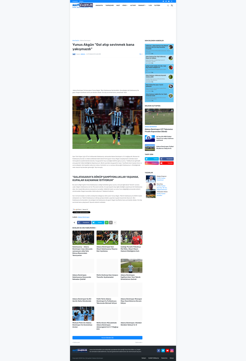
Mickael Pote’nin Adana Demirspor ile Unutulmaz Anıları (82, 325)
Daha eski (138, 342)
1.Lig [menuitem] (150, 5)
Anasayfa (75, 1)
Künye (172, 358)
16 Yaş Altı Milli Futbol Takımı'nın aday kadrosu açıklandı (164, 138)
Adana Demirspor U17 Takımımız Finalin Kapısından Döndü (159, 130)
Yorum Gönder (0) (107, 338)
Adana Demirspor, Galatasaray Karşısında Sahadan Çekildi (81, 277)
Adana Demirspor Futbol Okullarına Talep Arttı (165, 147)
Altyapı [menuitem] (133, 5)
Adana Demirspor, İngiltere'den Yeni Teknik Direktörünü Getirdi (130, 277)
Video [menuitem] (124, 5)
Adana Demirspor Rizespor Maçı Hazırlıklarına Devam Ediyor (131, 301)
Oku (152, 53)
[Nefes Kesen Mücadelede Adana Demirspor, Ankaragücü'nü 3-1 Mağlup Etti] (107, 314)
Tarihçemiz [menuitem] (110, 5)
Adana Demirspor (85, 40)
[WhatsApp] (106, 222)
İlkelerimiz (164, 358)
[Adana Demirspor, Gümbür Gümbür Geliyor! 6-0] (131, 314)
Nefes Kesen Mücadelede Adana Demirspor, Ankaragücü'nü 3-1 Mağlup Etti (107, 326)
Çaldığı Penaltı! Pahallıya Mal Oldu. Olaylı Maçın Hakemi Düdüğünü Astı (131, 249)
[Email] (111, 222)
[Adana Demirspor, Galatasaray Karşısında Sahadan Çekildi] (83, 266)
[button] (168, 5)
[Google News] (80, 210)
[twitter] (166, 1)
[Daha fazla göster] (115, 222)
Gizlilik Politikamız (153, 358)
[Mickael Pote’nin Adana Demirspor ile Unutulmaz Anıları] (83, 314)
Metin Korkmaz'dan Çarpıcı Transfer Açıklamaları (107, 276)
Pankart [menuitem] (141, 5)
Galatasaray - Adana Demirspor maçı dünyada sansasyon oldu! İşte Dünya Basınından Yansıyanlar (82, 251)
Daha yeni (76, 342)
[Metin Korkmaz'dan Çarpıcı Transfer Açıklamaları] (107, 266)
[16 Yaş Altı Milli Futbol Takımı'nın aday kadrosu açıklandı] (150, 138)
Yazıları (163, 178)
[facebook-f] (158, 350)
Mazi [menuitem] (118, 5)
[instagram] (171, 1)
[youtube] (169, 1)
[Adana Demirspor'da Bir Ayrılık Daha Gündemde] (83, 290)
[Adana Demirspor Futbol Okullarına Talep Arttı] (150, 147)
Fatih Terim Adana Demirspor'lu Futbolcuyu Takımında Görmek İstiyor (107, 301)
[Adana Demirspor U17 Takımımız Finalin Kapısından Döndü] (159, 117)
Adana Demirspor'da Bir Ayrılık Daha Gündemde (81, 300)
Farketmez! (160, 180)
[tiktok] (152, 167)
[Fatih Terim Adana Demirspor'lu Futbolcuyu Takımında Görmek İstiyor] (107, 290)
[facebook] (163, 1)
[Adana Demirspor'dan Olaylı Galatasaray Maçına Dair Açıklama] (107, 238)
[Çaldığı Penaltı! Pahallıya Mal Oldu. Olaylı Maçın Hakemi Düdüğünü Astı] (131, 238)
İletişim (81, 1)
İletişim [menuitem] (157, 5)
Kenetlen (159, 195)
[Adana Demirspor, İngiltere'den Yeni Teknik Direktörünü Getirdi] (131, 266)
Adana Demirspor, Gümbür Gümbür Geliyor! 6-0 (131, 324)
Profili (158, 178)
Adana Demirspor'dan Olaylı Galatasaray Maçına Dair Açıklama (107, 249)
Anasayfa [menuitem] (99, 5)
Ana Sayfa (75, 40)
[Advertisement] (123, 24)
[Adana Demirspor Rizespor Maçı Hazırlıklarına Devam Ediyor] (131, 290)
